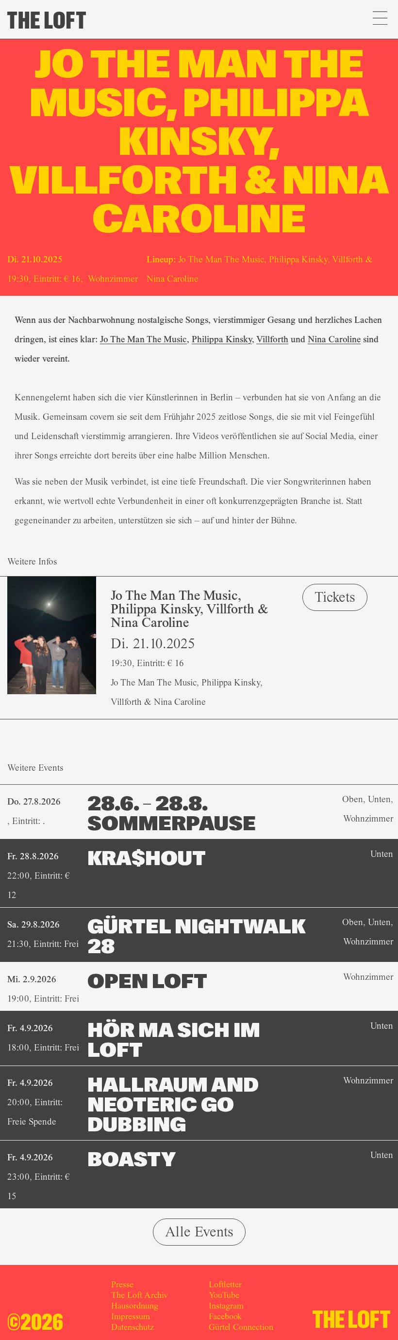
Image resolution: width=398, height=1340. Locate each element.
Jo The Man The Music (143, 339)
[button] (380, 19)
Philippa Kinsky (222, 339)
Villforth (272, 339)
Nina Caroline (334, 339)
